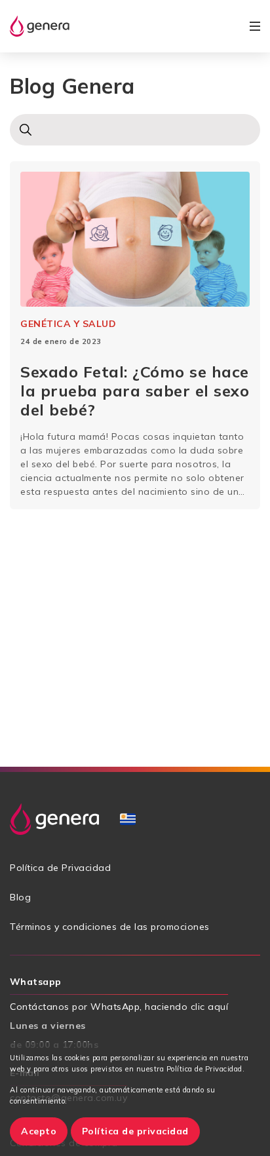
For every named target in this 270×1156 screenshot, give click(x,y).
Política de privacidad (135, 1131)
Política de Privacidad (60, 868)
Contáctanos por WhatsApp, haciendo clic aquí (119, 1006)
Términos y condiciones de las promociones (110, 927)
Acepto (38, 1131)
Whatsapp (36, 982)
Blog (20, 897)
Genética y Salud (68, 324)
